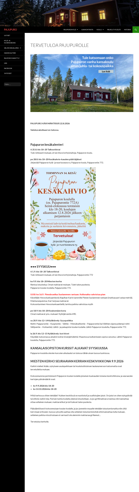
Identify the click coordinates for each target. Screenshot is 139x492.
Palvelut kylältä (114, 29)
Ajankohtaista (87, 29)
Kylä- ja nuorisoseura (9, 42)
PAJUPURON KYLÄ (70, 29)
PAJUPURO (10, 29)
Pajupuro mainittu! (12, 58)
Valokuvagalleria (11, 48)
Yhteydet (8, 73)
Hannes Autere (10, 53)
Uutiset (7, 35)
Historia (127, 29)
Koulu (99, 29)
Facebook (8, 68)
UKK (5, 63)
